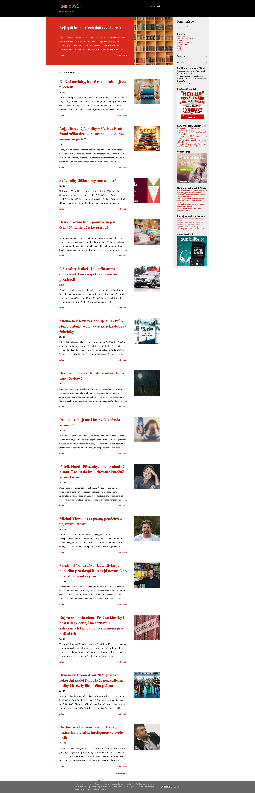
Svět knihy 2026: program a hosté (87, 180)
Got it (177, 787)
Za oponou (181, 47)
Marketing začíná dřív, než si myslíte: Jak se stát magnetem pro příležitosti (192, 192)
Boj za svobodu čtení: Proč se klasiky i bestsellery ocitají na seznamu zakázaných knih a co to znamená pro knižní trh (91, 625)
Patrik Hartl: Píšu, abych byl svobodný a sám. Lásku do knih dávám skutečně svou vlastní (91, 471)
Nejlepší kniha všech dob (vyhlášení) (90, 27)
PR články (180, 51)
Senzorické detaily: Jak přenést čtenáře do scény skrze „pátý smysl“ (191, 145)
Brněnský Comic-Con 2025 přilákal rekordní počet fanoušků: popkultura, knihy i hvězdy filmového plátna (91, 680)
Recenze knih (182, 45)
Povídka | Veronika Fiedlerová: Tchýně (191, 229)
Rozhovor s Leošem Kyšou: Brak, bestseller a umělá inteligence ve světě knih (91, 732)
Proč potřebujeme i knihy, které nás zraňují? (89, 422)
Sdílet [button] (61, 55)
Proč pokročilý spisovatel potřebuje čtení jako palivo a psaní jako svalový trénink (192, 141)
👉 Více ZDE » (183, 83)
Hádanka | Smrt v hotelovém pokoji (190, 223)
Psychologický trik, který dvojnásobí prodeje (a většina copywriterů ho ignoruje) (190, 201)
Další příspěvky (121, 773)
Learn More (165, 787)
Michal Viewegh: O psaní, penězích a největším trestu (90, 521)
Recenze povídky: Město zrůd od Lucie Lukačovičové (92, 375)
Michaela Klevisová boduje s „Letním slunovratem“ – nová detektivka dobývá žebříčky (92, 326)
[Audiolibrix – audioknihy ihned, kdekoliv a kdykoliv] (192, 182)
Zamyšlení (181, 49)
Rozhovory (181, 41)
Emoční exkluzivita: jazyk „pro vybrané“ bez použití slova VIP (191, 206)
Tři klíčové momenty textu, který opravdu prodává (189, 210)
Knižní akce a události (185, 39)
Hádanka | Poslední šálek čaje (188, 227)
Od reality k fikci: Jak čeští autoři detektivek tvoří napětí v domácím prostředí (88, 274)
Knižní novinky (182, 37)
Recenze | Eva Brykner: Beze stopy (189, 225)
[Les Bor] (192, 265)
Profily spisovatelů (184, 43)
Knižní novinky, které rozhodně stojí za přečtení (92, 84)
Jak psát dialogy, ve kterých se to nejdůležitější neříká (189, 129)
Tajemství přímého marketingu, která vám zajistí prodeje (191, 196)
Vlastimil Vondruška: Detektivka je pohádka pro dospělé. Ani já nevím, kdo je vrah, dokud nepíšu (93, 570)
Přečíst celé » (122, 55)
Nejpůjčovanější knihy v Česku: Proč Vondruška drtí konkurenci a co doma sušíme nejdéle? (91, 133)
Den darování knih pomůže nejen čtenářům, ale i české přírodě (87, 224)
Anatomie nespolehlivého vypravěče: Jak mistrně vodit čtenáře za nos (192, 137)
